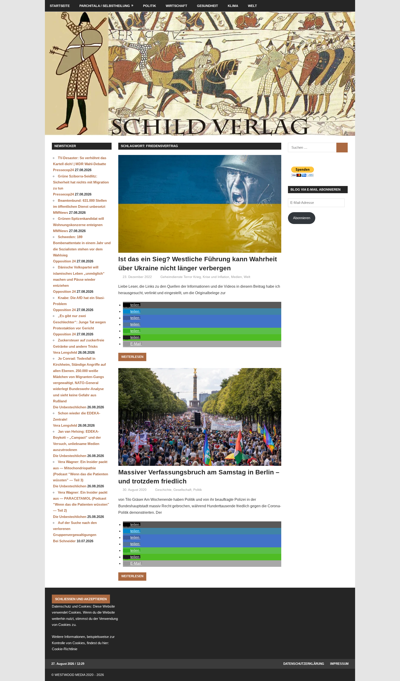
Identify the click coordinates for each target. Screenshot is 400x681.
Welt (252, 6)
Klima (233, 6)
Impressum (339, 663)
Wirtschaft (176, 6)
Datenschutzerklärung (303, 663)
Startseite (60, 6)
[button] (131, 305)
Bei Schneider (64, 541)
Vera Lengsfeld (65, 352)
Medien (236, 277)
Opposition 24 (64, 261)
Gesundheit (207, 6)
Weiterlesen (132, 357)
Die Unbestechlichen (69, 407)
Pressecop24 (63, 170)
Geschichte (163, 490)
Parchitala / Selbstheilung (104, 6)
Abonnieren (301, 218)
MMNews (60, 212)
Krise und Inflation (216, 277)
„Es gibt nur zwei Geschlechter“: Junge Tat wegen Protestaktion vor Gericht (79, 322)
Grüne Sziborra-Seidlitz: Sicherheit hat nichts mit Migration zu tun (81, 182)
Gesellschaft (182, 490)
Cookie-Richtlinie (64, 649)
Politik (149, 6)
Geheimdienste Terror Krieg (180, 277)
